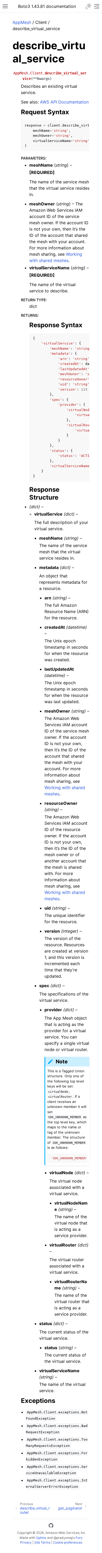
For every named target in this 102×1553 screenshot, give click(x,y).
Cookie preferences (67, 1542)
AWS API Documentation (64, 102)
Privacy (26, 1542)
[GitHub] (51, 1526)
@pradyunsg (63, 1538)
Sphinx (41, 1538)
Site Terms (42, 1542)
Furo (79, 1538)
